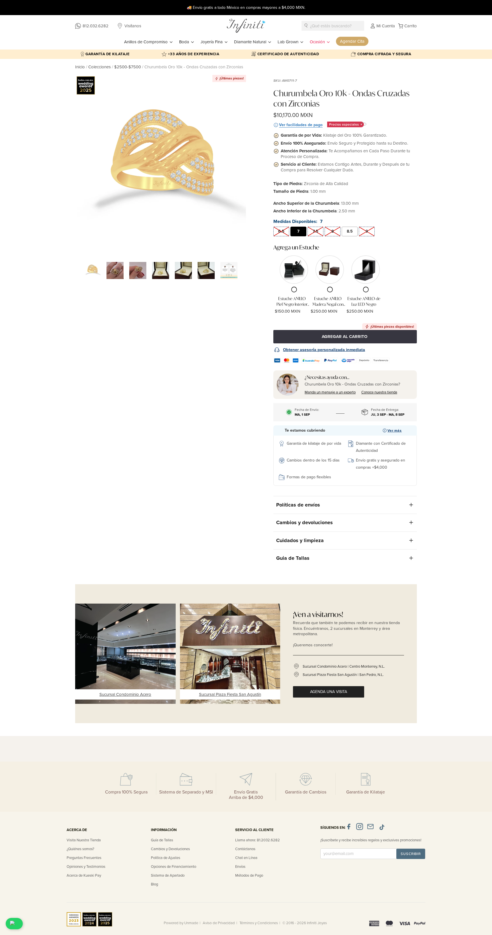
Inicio (80, 66)
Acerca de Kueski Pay (84, 875)
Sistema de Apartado (167, 875)
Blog (154, 884)
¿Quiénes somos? (80, 849)
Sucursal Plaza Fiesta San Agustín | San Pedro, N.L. (343, 674)
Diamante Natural (250, 41)
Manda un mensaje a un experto (330, 392)
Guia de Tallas (292, 558)
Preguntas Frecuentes (84, 858)
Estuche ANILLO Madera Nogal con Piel (328, 301)
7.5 (315, 231)
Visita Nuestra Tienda (84, 840)
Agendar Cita (352, 41)
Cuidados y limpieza (300, 540)
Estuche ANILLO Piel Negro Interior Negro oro (292, 301)
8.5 (350, 231)
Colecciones (100, 66)
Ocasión (318, 41)
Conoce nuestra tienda (379, 392)
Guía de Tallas (162, 840)
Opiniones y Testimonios (86, 866)
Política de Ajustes (165, 858)
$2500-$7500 (127, 66)
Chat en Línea (246, 858)
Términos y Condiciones (258, 923)
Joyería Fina (212, 41)
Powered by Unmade (181, 923)
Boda (184, 41)
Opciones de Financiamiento (173, 866)
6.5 (281, 231)
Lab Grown (289, 41)
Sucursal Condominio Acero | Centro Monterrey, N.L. (344, 666)
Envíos (240, 866)
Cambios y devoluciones (304, 522)
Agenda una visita (328, 691)
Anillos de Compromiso (146, 41)
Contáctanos (245, 849)
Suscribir (411, 854)
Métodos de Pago (249, 875)
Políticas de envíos (298, 505)
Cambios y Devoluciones (170, 849)
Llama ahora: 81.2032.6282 (257, 840)
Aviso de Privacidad (219, 923)
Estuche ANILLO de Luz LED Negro (363, 301)
